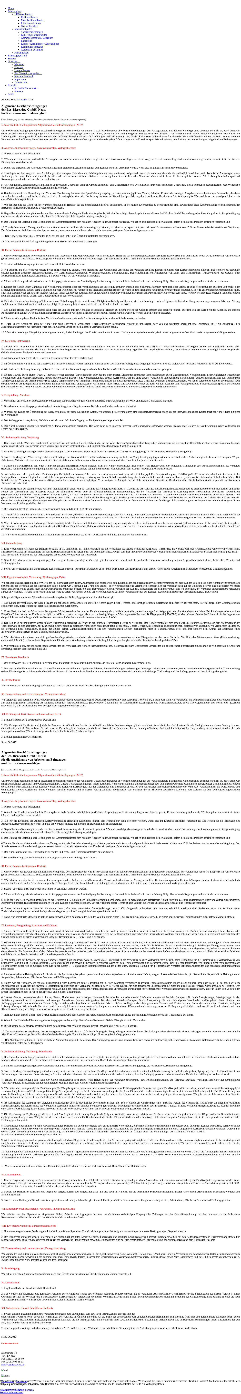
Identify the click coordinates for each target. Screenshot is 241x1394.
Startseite (22, 99)
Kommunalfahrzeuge (32, 46)
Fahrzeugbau (14, 11)
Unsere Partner (22, 70)
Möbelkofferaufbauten (32, 20)
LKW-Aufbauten (23, 14)
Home (11, 8)
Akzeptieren (6, 1389)
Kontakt (12, 85)
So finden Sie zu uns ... (26, 88)
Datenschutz (20, 82)
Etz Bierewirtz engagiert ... (28, 73)
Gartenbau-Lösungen (32, 49)
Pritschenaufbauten (31, 23)
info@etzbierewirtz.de (12, 1364)
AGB (11, 94)
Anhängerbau (21, 52)
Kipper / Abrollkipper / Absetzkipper (40, 43)
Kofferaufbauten (29, 17)
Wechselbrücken (29, 26)
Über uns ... (14, 61)
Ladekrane (26, 40)
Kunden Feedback (23, 76)
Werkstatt (19, 64)
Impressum (20, 79)
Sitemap (18, 91)
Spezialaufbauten (23, 29)
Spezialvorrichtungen (32, 32)
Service (12, 58)
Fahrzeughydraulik (17, 55)
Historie (18, 67)
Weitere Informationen (11, 1392)
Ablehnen (18, 1389)
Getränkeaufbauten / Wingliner (37, 37)
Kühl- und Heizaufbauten (34, 34)
